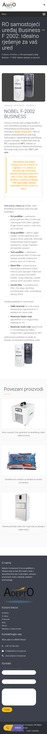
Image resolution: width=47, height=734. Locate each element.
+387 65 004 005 (12, 646)
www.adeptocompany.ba (15, 656)
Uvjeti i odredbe (32, 731)
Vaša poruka (7, 687)
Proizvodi (5, 619)
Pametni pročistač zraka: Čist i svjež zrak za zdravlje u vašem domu (23, 528)
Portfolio (13, 54)
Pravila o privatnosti (16, 731)
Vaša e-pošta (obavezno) (12, 669)
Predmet (5, 678)
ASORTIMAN (19, 105)
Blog (3, 622)
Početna (5, 54)
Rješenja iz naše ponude (11, 629)
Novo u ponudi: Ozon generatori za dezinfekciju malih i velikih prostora (23, 434)
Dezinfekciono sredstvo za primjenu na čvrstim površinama (23, 481)
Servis (4, 626)
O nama (5, 616)
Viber (18, 727)
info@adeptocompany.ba (15, 651)
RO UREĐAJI (31, 105)
